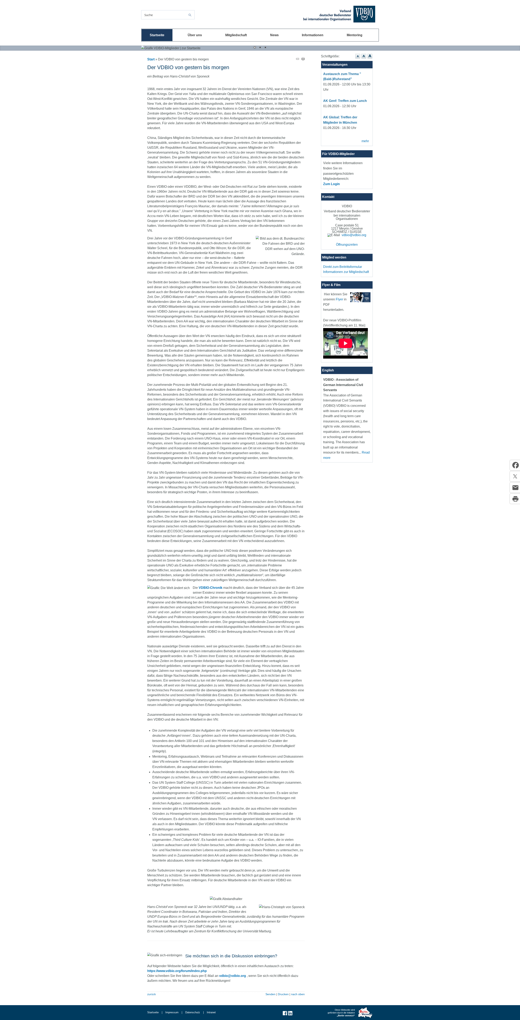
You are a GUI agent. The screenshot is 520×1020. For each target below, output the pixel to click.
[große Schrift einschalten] (364, 59)
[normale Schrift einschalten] (358, 59)
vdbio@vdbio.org (232, 975)
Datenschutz (192, 1012)
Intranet (211, 1012)
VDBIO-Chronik (210, 587)
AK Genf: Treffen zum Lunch (345, 101)
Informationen (312, 35)
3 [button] (265, 48)
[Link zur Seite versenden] (297, 59)
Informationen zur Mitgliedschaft (346, 272)
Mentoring (354, 35)
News (274, 35)
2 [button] (260, 48)
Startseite (157, 35)
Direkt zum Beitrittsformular (342, 266)
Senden (270, 994)
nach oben (298, 994)
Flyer (339, 299)
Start (151, 59)
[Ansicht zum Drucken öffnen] (303, 59)
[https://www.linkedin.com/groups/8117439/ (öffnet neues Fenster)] (290, 1014)
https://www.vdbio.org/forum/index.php (177, 971)
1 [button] (254, 48)
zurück (151, 994)
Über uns (195, 35)
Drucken (283, 994)
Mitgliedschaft (236, 35)
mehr (365, 141)
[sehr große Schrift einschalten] (370, 59)
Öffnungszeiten (347, 244)
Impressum (172, 1012)
